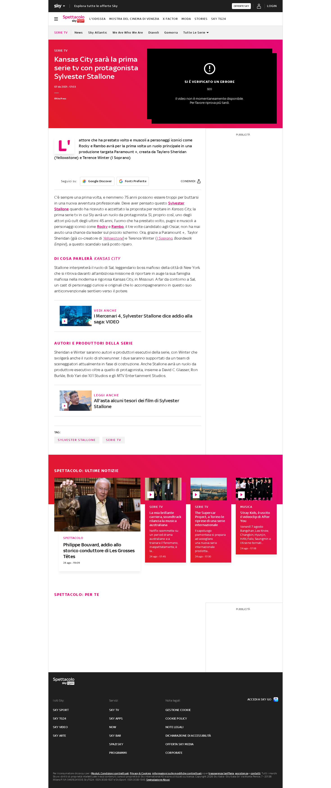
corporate (174, 752)
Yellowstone (113, 238)
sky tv (114, 710)
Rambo (117, 226)
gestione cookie (178, 710)
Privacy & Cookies (140, 773)
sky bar (115, 735)
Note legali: (173, 700)
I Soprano (164, 238)
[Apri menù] (56, 19)
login (272, 6)
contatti (256, 773)
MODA (186, 18)
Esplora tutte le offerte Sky (96, 6)
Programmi (118, 752)
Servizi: (114, 700)
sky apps (116, 718)
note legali (174, 727)
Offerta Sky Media (179, 744)
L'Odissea (97, 18)
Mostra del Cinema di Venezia (134, 18)
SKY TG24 (218, 18)
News (79, 32)
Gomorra (171, 32)
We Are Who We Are (128, 32)
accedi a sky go (259, 699)
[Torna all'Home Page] (73, 19)
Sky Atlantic (97, 32)
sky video (60, 727)
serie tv (113, 440)
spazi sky (116, 744)
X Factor (170, 18)
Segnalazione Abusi (158, 779)
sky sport (61, 710)
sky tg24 (59, 718)
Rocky (102, 226)
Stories (201, 18)
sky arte (59, 735)
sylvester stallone (77, 440)
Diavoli (153, 32)
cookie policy (176, 718)
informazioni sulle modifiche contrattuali (177, 773)
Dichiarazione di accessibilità (188, 735)
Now (112, 727)
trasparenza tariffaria (221, 773)
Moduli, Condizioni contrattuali (110, 773)
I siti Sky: (58, 700)
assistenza (241, 773)
